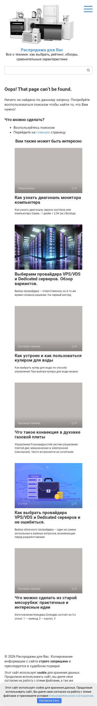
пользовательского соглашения (71, 695)
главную (43, 132)
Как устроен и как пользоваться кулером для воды (48, 358)
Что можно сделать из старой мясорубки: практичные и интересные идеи (46, 602)
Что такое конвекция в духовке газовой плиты (47, 434)
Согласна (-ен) (49, 700)
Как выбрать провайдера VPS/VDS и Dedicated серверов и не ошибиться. (47, 517)
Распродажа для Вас (42, 49)
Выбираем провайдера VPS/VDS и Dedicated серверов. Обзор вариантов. (48, 278)
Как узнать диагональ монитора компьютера (48, 200)
